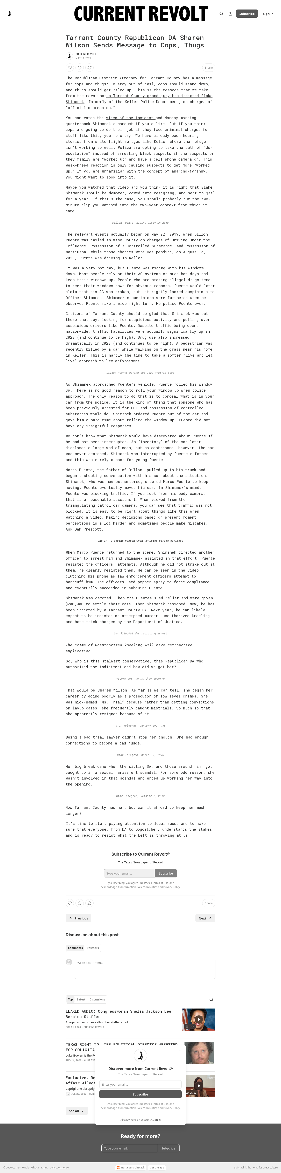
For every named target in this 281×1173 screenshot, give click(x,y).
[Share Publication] (230, 13)
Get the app (157, 1167)
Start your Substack (132, 1167)
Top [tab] (70, 999)
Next (202, 918)
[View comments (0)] (79, 67)
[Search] (221, 13)
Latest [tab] (81, 999)
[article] (140, 1022)
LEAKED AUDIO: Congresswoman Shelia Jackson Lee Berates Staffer (118, 1014)
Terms (44, 1167)
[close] (180, 1050)
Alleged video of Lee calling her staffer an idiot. (99, 1022)
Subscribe (247, 14)
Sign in (268, 14)
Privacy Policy (171, 1108)
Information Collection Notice (139, 1108)
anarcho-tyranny (188, 171)
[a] (199, 1019)
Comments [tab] (75, 948)
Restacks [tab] (93, 948)
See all (74, 1111)
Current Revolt (85, 54)
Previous (81, 918)
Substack (239, 1167)
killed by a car (103, 349)
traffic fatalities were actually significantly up (148, 331)
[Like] (70, 67)
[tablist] (83, 948)
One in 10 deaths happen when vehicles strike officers (140, 540)
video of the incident (131, 117)
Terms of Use (160, 1104)
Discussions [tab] (97, 999)
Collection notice (59, 1167)
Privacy (35, 1167)
